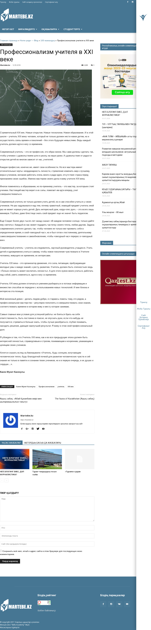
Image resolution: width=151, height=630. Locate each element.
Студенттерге (72, 29)
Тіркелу (3, 2)
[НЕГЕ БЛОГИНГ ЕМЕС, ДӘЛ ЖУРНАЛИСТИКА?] (14, 459)
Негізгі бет (8, 29)
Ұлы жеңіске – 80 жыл (112, 212)
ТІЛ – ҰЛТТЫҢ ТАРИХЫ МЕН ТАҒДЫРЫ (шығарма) (121, 126)
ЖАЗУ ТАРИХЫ (109, 165)
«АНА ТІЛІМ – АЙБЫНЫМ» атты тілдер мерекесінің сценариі (120, 138)
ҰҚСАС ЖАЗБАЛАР (11, 443)
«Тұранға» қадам (73, 471)
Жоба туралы (14, 2)
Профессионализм (46, 386)
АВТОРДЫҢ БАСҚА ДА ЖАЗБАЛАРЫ (42, 443)
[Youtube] (44, 429)
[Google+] (28, 429)
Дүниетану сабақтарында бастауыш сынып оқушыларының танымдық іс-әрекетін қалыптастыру (123, 224)
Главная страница (9, 40)
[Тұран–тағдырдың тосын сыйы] (47, 459)
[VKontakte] (119, 604)
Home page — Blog (29, 40)
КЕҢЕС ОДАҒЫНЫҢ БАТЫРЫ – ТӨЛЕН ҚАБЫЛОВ (120, 191)
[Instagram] (132, 2)
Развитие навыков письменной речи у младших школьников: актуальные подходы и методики (120, 152)
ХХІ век (71, 386)
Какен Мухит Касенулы (25, 386)
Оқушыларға (49, 29)
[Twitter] (39, 429)
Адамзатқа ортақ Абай (113, 202)
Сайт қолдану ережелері (32, 2)
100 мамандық (48, 40)
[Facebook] (127, 2)
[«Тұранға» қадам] (79, 459)
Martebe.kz (5, 65)
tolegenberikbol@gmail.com (69, 610)
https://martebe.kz (26, 420)
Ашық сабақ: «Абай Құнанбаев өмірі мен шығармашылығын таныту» (21, 400)
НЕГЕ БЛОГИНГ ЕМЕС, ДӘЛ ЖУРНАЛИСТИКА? (115, 113)
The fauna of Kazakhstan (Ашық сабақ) (74, 398)
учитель (61, 386)
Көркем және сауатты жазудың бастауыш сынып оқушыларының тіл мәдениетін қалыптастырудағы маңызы (122, 177)
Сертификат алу (51, 2)
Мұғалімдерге (26, 29)
